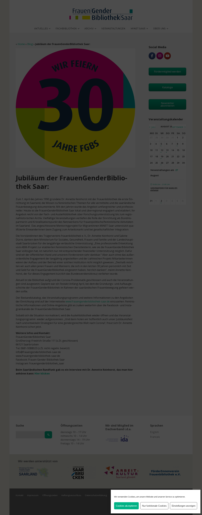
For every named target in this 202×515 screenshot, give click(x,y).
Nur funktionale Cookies (154, 505)
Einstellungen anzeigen (183, 505)
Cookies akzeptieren (126, 505)
